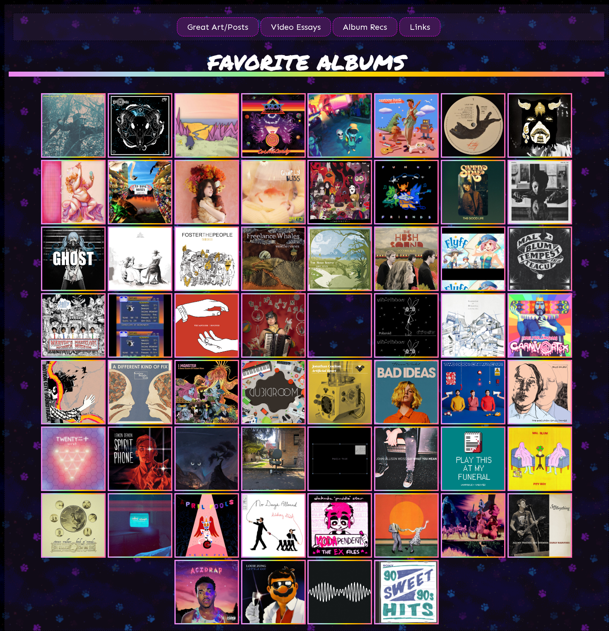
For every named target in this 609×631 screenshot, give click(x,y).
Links (420, 27)
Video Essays (296, 27)
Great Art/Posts (217, 27)
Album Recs (365, 27)
